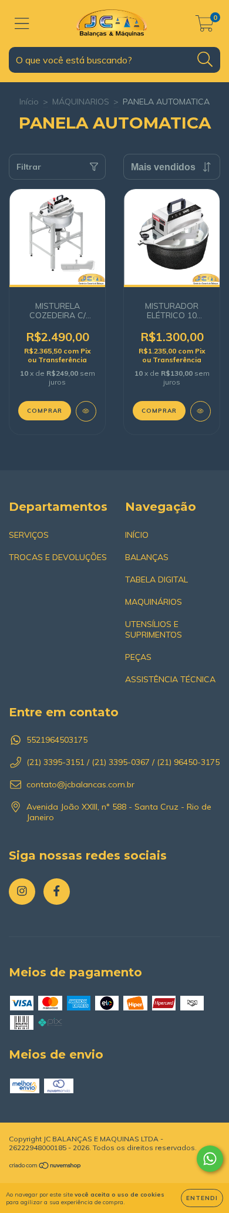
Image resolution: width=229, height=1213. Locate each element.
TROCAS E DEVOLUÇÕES (58, 557)
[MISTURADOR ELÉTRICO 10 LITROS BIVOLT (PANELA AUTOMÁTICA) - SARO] (200, 411)
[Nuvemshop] (45, 1167)
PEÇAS (138, 657)
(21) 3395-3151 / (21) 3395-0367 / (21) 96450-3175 (123, 762)
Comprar (159, 411)
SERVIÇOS (29, 535)
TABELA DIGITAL (156, 579)
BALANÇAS (147, 557)
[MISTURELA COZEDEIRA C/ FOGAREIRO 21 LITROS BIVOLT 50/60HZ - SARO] (86, 411)
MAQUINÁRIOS (153, 602)
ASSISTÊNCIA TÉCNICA (170, 679)
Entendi (202, 1198)
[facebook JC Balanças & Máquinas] (56, 891)
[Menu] (22, 23)
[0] (204, 26)
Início (29, 101)
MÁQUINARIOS (80, 101)
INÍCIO (137, 535)
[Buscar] (205, 59)
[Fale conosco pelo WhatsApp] (210, 1158)
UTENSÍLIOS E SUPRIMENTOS (153, 629)
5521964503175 (56, 739)
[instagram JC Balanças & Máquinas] (22, 891)
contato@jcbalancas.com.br (80, 784)
